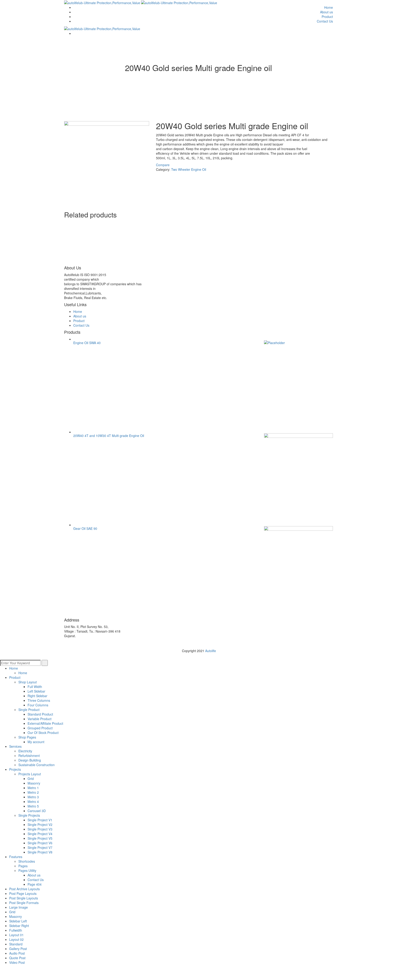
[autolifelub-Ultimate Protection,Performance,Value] (102, 2)
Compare (163, 165)
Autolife (210, 650)
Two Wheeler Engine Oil (188, 169)
